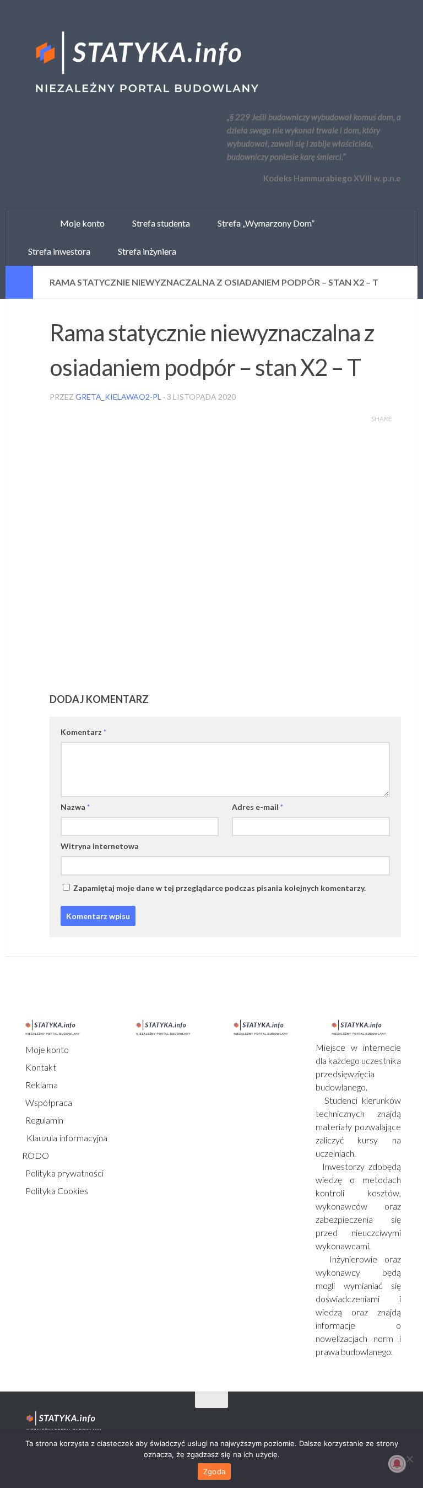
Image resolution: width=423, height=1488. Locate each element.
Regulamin (43, 1120)
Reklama (41, 1084)
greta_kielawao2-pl (118, 396)
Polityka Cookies (56, 1190)
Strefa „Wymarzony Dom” (263, 223)
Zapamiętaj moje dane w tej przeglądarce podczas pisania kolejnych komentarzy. (219, 888)
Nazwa (75, 807)
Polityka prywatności (64, 1173)
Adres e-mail (257, 807)
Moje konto (46, 1049)
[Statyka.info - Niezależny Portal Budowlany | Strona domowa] (146, 63)
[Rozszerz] (19, 282)
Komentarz (83, 732)
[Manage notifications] (397, 1464)
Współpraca (48, 1102)
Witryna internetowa (100, 846)
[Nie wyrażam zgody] (409, 1458)
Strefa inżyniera (144, 251)
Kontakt (40, 1067)
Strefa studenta (158, 223)
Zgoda (214, 1471)
